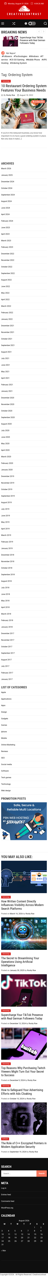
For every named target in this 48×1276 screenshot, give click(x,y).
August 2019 (6, 502)
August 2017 (6, 660)
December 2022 (7, 254)
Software (5, 771)
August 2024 (6, 201)
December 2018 (7, 555)
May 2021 (5, 371)
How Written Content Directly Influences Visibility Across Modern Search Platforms (22, 905)
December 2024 (7, 182)
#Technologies (21, 56)
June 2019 (5, 516)
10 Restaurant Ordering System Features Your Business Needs (24, 88)
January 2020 (7, 470)
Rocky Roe (10, 95)
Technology (6, 81)
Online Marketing (8, 745)
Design (4, 712)
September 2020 (8, 417)
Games (4, 725)
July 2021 (5, 358)
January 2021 (7, 391)
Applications (6, 699)
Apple (3, 692)
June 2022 (5, 286)
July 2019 (5, 509)
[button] (44, 31)
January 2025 (7, 175)
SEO (3, 758)
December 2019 (7, 476)
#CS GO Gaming (17, 59)
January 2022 (7, 319)
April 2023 (5, 234)
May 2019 (5, 522)
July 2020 (5, 430)
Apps (3, 705)
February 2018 (7, 620)
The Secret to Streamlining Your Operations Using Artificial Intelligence (20, 961)
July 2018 (5, 588)
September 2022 (8, 273)
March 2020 (6, 457)
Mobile (4, 738)
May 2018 (5, 601)
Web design (6, 790)
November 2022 (7, 260)
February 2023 (7, 247)
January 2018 (7, 627)
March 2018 (6, 614)
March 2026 (6, 168)
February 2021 (7, 385)
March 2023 (6, 241)
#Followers (7, 56)
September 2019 (8, 496)
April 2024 (5, 214)
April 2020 (5, 450)
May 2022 (5, 293)
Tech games (6, 777)
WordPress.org (7, 1208)
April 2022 (5, 299)
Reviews (4, 751)
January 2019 (7, 548)
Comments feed (7, 1201)
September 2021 (8, 345)
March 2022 (6, 306)
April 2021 (5, 378)
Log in (3, 1188)
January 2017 (7, 679)
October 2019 (6, 489)
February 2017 (7, 673)
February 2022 (7, 312)
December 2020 (7, 398)
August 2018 (6, 581)
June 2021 (5, 365)
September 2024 (8, 195)
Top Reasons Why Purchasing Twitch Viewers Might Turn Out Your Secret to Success (23, 1071)
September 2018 (8, 574)
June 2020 (5, 437)
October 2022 (6, 267)
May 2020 (5, 443)
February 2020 (7, 463)
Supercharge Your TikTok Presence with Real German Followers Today (31, 40)
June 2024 (5, 208)
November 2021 (7, 332)
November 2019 (7, 483)
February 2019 (7, 542)
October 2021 (6, 339)
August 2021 (6, 352)
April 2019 (5, 529)
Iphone (4, 732)
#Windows (34, 56)
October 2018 (6, 568)
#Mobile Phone (33, 59)
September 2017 (8, 653)
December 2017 (7, 633)
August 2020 (6, 424)
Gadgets (4, 718)
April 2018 (5, 607)
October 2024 (6, 188)
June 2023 (5, 227)
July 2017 (5, 666)
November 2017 (7, 640)
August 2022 (6, 280)
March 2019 (6, 535)
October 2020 (6, 411)
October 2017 (6, 647)
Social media (6, 764)
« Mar (3, 1251)
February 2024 (7, 221)
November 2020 (7, 404)
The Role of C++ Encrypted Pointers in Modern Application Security (24, 1144)
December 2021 (7, 326)
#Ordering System (18, 63)
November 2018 (7, 561)
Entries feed (6, 1195)
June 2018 (5, 594)
